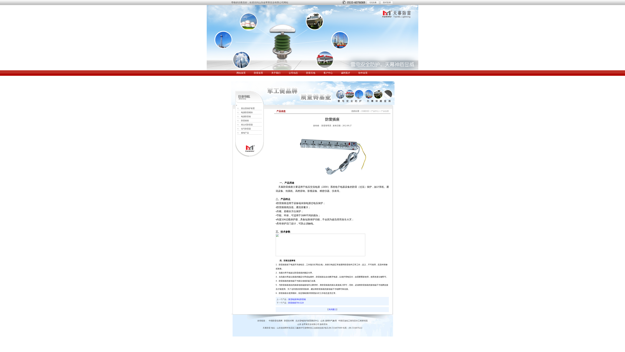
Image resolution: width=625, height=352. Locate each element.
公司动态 (293, 73)
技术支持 (387, 2)
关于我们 (275, 73)
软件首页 (363, 73)
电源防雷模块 (247, 112)
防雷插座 (245, 120)
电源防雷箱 (246, 116)
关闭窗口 (332, 309)
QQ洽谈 (373, 2)
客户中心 (328, 73)
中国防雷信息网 (275, 321)
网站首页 (241, 73)
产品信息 (385, 111)
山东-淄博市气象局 (328, 321)
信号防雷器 (246, 129)
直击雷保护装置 (248, 108)
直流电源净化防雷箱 (297, 299)
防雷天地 (310, 73)
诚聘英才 (345, 73)
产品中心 (375, 111)
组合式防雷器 (247, 125)
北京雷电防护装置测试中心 (307, 321)
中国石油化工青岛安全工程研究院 (353, 321)
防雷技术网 (289, 321)
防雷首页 (258, 73)
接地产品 (245, 133)
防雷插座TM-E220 (296, 303)
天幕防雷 (365, 111)
